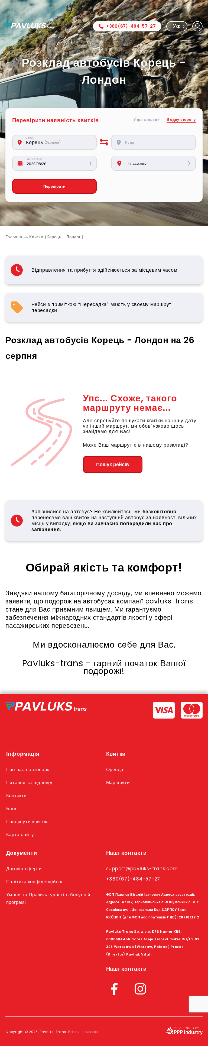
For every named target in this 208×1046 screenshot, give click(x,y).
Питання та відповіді (30, 782)
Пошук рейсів (112, 464)
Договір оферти (24, 868)
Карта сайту (20, 834)
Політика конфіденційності (37, 881)
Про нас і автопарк (27, 769)
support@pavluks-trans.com (142, 868)
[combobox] (58, 142)
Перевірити (54, 186)
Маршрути (118, 782)
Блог (11, 808)
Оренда (114, 769)
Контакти (16, 795)
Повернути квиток (26, 821)
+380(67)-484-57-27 (131, 26)
